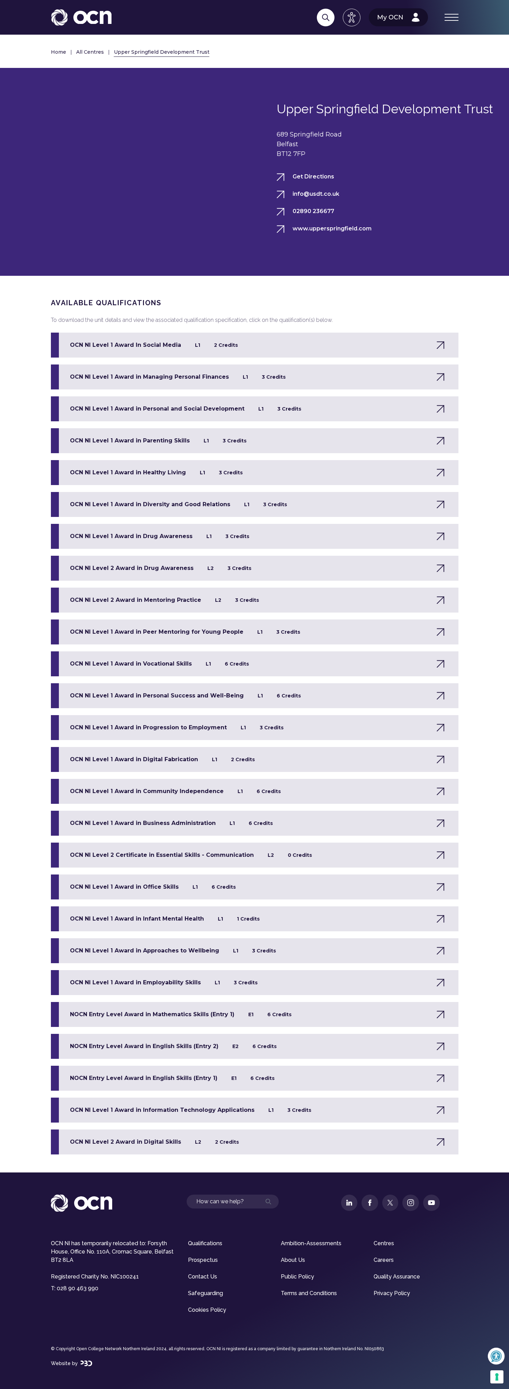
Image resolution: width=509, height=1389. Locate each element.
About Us (293, 1260)
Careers (384, 1260)
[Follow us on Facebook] (369, 1203)
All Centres (90, 52)
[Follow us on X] (390, 1203)
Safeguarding (205, 1293)
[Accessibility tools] (351, 17)
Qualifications (205, 1243)
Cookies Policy (207, 1310)
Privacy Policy (392, 1293)
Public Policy (297, 1276)
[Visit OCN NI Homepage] (81, 17)
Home (58, 52)
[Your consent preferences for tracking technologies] (496, 1376)
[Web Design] (86, 1363)
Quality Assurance (397, 1276)
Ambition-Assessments (311, 1243)
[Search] (325, 17)
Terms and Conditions (309, 1293)
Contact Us (202, 1276)
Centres (384, 1243)
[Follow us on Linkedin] (349, 1203)
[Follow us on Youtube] (431, 1203)
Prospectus (203, 1260)
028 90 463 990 (77, 1288)
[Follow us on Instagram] (410, 1203)
